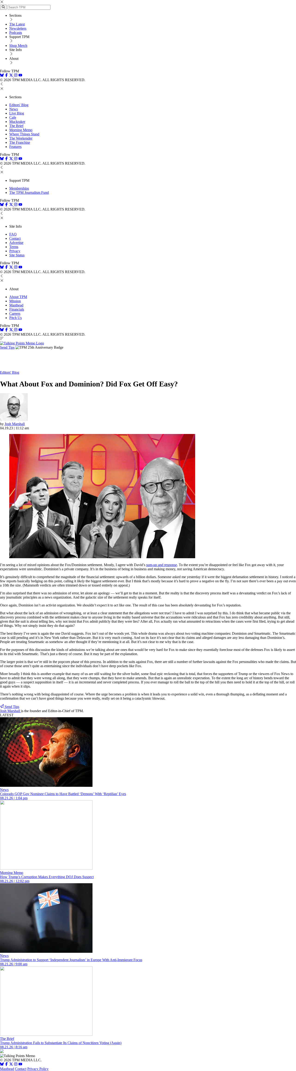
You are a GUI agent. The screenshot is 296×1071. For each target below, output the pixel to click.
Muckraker (17, 122)
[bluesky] (2, 76)
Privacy (14, 251)
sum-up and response (161, 565)
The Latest (17, 24)
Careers (14, 314)
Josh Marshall (15, 424)
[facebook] (6, 76)
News (13, 109)
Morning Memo (20, 130)
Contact (15, 238)
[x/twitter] (11, 76)
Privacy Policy (38, 1069)
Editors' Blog (18, 105)
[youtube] (20, 76)
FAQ (13, 234)
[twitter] (11, 1065)
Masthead (16, 305)
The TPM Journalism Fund (29, 192)
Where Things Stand (24, 134)
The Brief (16, 126)
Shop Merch (18, 46)
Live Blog (16, 113)
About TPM (18, 297)
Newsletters (17, 28)
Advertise (16, 243)
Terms (13, 247)
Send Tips (7, 347)
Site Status (17, 255)
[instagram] (16, 76)
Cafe (12, 117)
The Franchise (19, 142)
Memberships (19, 188)
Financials (16, 309)
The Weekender (20, 138)
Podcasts (15, 33)
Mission (15, 301)
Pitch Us (15, 318)
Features (15, 147)
